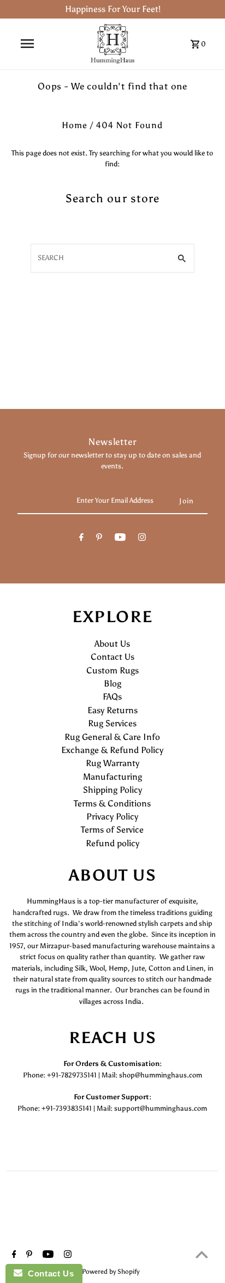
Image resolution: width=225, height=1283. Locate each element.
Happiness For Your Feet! (113, 9)
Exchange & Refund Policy (112, 750)
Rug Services (112, 723)
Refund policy (112, 843)
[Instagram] (142, 539)
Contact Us (112, 657)
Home (74, 125)
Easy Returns (112, 710)
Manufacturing (112, 777)
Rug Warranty (112, 763)
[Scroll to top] (202, 1254)
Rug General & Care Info (112, 737)
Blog (112, 683)
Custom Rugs (112, 670)
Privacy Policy (112, 816)
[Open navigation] (27, 43)
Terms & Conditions (112, 803)
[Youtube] (120, 539)
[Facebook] (81, 539)
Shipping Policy (112, 790)
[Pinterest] (99, 539)
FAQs (112, 696)
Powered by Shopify (110, 1271)
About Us (112, 644)
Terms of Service (112, 829)
